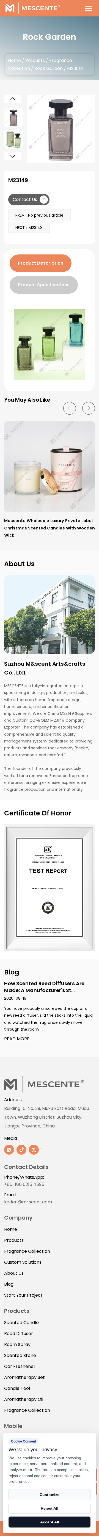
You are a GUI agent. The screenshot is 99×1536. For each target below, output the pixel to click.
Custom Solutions (23, 1262)
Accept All (49, 1522)
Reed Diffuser (18, 1333)
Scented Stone (20, 1355)
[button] (12, 99)
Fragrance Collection (27, 1251)
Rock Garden (48, 68)
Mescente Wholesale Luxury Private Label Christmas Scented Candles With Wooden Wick (49, 528)
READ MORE (16, 1039)
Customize (49, 1494)
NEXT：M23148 (29, 227)
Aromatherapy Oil (23, 1399)
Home (14, 60)
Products (35, 60)
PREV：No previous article (39, 215)
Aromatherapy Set (24, 1377)
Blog (8, 1284)
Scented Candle (21, 1322)
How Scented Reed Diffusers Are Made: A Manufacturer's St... (44, 987)
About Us (14, 1273)
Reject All (49, 1508)
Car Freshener (19, 1366)
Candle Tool (17, 1388)
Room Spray (17, 1344)
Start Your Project (23, 1295)
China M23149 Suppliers (70, 713)
